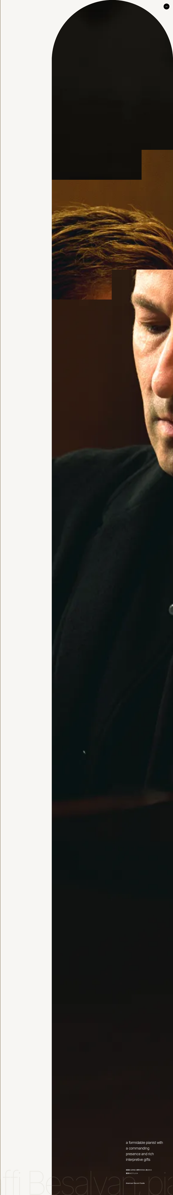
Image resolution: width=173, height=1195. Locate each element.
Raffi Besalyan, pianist (25, 18)
